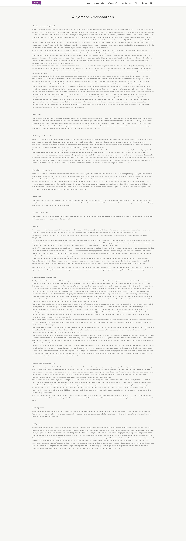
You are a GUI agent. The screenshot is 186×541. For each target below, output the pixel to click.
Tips (137, 3)
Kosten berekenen (126, 3)
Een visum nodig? (99, 3)
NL (151, 3)
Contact (144, 3)
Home (88, 3)
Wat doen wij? (112, 3)
